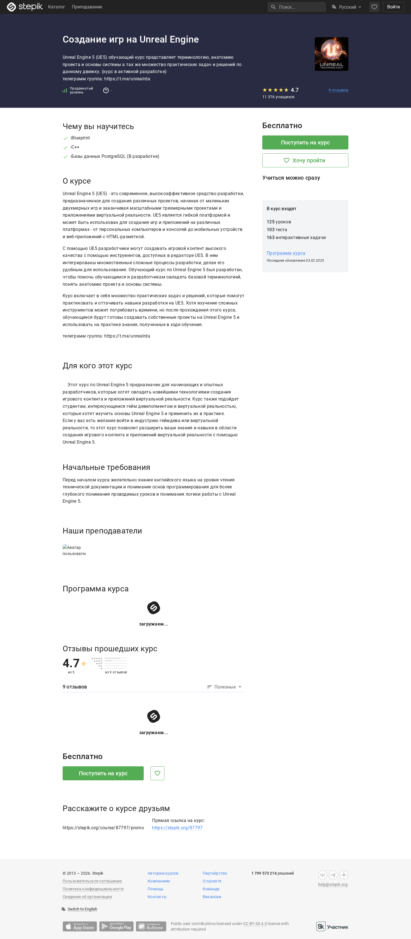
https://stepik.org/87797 (177, 827)
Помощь (156, 889)
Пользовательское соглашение (92, 881)
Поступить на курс (103, 773)
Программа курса (286, 253)
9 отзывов (338, 90)
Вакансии (212, 896)
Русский (347, 7)
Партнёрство (215, 873)
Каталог (56, 7)
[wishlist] (374, 7)
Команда (211, 889)
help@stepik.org (333, 884)
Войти (393, 7)
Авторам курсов (163, 873)
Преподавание (87, 7)
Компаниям (159, 881)
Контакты (157, 896)
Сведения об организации (87, 896)
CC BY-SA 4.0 (255, 923)
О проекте (212, 881)
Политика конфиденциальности (93, 889)
